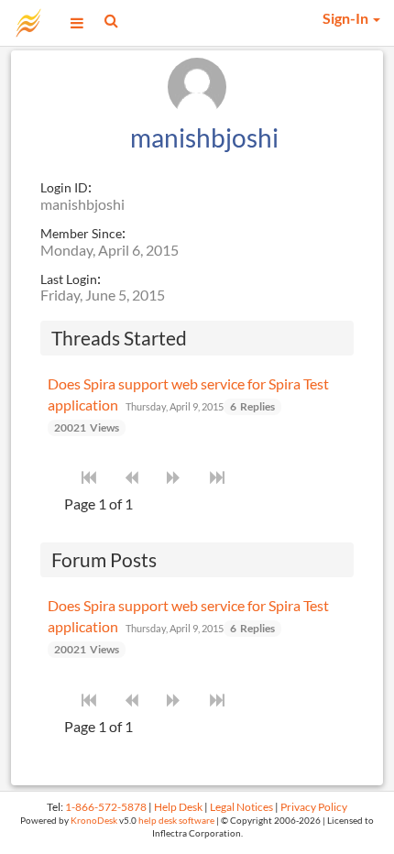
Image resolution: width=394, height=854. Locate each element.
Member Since (81, 233)
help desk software (176, 821)
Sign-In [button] (347, 18)
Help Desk (178, 807)
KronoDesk (94, 821)
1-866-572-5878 (106, 807)
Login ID (64, 187)
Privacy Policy (313, 807)
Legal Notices (241, 807)
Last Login (68, 279)
